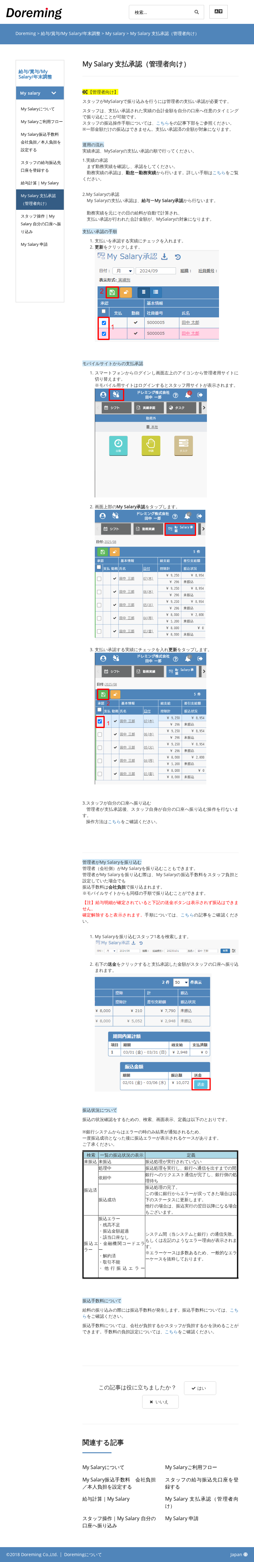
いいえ (162, 1402)
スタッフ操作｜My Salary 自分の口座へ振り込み (41, 223)
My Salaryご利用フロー (42, 121)
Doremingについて (83, 1554)
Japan (236, 1554)
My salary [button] (30, 93)
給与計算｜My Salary (40, 183)
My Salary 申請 (34, 244)
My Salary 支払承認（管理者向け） (38, 199)
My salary (115, 33)
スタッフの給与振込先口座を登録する (41, 166)
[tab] (40, 92)
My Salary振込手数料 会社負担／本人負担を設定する (42, 141)
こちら (162, 123)
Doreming (26, 33)
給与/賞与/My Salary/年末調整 (71, 33)
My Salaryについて (38, 109)
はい (201, 1388)
